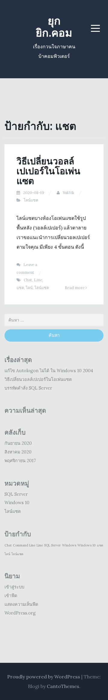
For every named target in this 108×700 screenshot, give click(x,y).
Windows (69, 545)
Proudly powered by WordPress (43, 677)
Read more (75, 287)
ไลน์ (29, 287)
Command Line (24, 545)
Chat (28, 280)
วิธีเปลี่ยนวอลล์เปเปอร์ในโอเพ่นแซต (48, 171)
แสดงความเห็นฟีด (21, 604)
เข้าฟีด (10, 595)
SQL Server (16, 494)
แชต (20, 287)
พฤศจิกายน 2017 (20, 460)
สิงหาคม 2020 (18, 452)
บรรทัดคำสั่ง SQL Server (28, 388)
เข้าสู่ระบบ (14, 587)
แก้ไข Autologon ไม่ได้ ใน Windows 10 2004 (48, 370)
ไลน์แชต (31, 200)
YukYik (68, 192)
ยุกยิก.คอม (54, 27)
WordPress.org (20, 613)
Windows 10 (16, 502)
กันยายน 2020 (18, 443)
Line (38, 280)
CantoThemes (63, 686)
